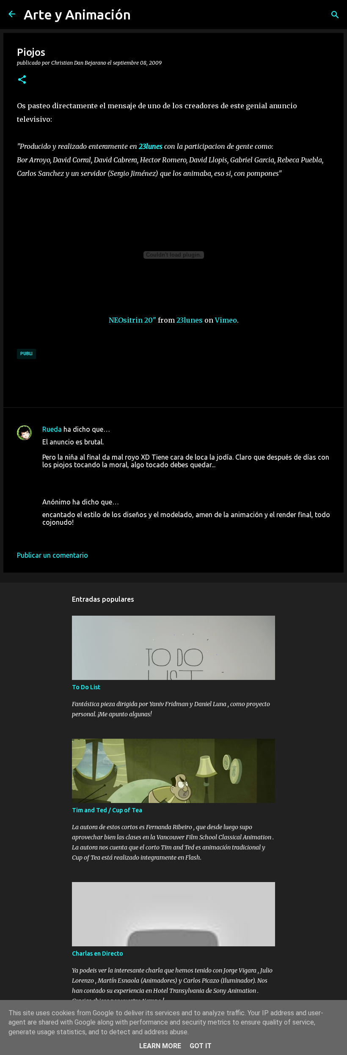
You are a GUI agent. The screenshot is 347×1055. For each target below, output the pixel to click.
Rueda (52, 429)
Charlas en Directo (97, 953)
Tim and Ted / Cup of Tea (107, 810)
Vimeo (226, 320)
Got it (201, 1046)
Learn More (160, 1046)
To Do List (86, 687)
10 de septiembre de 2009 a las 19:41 (98, 535)
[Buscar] (335, 15)
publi (26, 353)
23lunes (189, 320)
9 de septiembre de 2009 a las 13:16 (96, 477)
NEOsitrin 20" (132, 320)
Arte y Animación (77, 14)
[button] (22, 79)
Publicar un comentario (52, 555)
